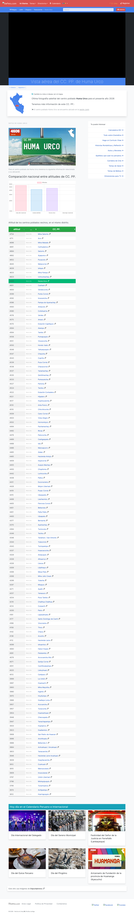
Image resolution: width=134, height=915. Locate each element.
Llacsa (40, 563)
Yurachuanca (43, 786)
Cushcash (42, 764)
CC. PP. (56, 229)
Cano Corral (43, 414)
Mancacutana (43, 769)
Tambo (40, 332)
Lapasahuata (43, 615)
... (31, 229)
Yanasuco (42, 593)
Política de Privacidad (43, 904)
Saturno (41, 251)
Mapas (14, 10)
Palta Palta (42, 512)
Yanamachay (43, 371)
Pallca (40, 478)
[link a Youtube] (121, 905)
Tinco (40, 627)
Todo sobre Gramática (113, 135)
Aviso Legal (26, 904)
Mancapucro (43, 448)
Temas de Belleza (115, 171)
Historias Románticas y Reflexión (108, 145)
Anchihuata (42, 739)
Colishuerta (42, 311)
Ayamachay (42, 525)
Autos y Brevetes (115, 150)
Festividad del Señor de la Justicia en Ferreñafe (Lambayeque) (103, 838)
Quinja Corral (43, 662)
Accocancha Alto (45, 657)
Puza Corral (42, 362)
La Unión (41, 679)
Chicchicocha (43, 409)
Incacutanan (43, 773)
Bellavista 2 (42, 743)
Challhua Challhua (45, 602)
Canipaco (42, 674)
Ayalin (40, 589)
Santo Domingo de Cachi (48, 619)
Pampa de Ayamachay (47, 302)
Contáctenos (62, 904)
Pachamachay (43, 426)
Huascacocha (43, 550)
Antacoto (41, 307)
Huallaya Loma (44, 700)
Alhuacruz (42, 559)
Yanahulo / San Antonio (47, 538)
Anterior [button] (13, 87)
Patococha (42, 435)
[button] (64, 3)
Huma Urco (42, 281)
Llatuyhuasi (42, 670)
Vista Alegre (43, 418)
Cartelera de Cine (114, 161)
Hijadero (41, 396)
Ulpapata (41, 516)
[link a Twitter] (95, 905)
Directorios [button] (42, 3)
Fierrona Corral (44, 503)
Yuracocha (42, 709)
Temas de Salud (115, 166)
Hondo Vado (43, 345)
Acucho (41, 636)
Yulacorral (42, 542)
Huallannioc (42, 730)
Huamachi (42, 683)
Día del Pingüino (59, 873)
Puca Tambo (43, 597)
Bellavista (42, 508)
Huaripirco (42, 726)
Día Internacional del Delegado (26, 835)
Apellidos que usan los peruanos (109, 156)
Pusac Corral (43, 491)
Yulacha (41, 580)
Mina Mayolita (43, 687)
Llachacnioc (42, 499)
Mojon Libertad (44, 486)
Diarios (25, 3)
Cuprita (41, 358)
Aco (39, 238)
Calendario (56, 3)
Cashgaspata (43, 439)
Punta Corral (43, 294)
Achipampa (42, 790)
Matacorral (42, 264)
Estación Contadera (46, 392)
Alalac (40, 452)
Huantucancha (43, 401)
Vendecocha (43, 290)
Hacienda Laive (44, 640)
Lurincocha (42, 473)
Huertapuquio (43, 794)
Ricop (40, 431)
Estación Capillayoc (46, 324)
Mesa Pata (42, 572)
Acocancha (42, 704)
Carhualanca (43, 247)
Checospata (43, 717)
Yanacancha (38, 10)
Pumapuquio (43, 337)
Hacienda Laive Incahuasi (48, 756)
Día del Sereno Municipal (63, 835)
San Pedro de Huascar (47, 734)
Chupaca (28, 10)
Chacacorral (43, 367)
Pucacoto (42, 260)
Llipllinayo (42, 568)
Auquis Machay (44, 465)
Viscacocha (42, 341)
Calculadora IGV (115, 130)
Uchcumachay (43, 277)
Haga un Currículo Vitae (112, 140)
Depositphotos (36, 889)
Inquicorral (42, 461)
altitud (17, 229)
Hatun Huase (43, 649)
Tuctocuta (42, 529)
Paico (40, 610)
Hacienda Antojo (44, 456)
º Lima (113, 3)
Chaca (40, 632)
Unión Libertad (44, 777)
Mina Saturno (43, 234)
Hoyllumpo (42, 696)
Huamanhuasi (43, 713)
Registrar (126, 3)
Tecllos (41, 388)
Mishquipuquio (44, 781)
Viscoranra (42, 623)
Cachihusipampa (44, 666)
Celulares (121, 9)
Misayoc (41, 585)
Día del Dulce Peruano (22, 873)
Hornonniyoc (43, 422)
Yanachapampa (44, 721)
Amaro (40, 320)
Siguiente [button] (21, 87)
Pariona (41, 384)
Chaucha (41, 354)
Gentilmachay (43, 375)
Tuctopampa (43, 546)
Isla (39, 444)
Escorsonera (43, 482)
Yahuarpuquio (43, 349)
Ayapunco (42, 255)
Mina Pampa (43, 272)
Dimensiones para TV (113, 176)
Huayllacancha (44, 760)
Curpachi (41, 606)
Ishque (40, 268)
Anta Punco (42, 405)
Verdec (41, 315)
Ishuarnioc (42, 645)
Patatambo (42, 653)
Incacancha (42, 298)
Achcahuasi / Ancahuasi (47, 747)
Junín (21, 10)
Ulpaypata (42, 495)
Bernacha (41, 521)
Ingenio (41, 692)
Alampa (41, 328)
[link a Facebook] (108, 905)
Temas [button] (32, 3)
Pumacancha (43, 379)
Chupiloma (42, 469)
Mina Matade (43, 243)
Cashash (41, 285)
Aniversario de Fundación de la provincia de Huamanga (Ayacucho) (106, 876)
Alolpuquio (42, 555)
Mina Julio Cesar (44, 576)
